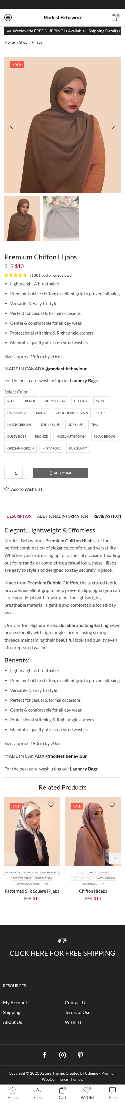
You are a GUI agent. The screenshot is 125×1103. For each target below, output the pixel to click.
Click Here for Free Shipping (62, 953)
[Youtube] (72, 4)
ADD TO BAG (63, 473)
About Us (12, 1022)
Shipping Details (103, 30)
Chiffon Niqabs (93, 891)
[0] (120, 17)
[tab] (19, 516)
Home (10, 42)
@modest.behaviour (66, 368)
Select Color (16, 391)
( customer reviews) (51, 275)
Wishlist (73, 1022)
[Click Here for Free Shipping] (62, 940)
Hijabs (37, 42)
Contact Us (76, 1002)
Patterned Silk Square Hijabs (32, 891)
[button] (11, 126)
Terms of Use (77, 1012)
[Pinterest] (80, 1055)
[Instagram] (62, 4)
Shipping (11, 1012)
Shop (23, 42)
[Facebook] (53, 4)
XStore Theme (52, 1073)
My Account (15, 1002)
